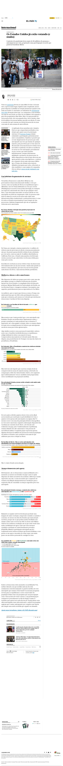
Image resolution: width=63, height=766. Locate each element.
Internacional (8, 27)
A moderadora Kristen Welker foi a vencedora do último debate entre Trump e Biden (5, 153)
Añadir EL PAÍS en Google (36, 99)
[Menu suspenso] (2, 21)
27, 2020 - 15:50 (11, 96)
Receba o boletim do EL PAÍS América (15, 617)
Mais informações (10, 652)
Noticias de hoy (3, 763)
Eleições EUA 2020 (10, 32)
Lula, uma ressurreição (55, 152)
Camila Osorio (18, 641)
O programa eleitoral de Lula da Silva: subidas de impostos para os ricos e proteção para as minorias (54, 157)
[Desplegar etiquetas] (40, 647)
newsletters (5, 721)
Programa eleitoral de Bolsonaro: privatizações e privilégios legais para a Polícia (54, 162)
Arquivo (24, 721)
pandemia (10, 105)
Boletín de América (6, 724)
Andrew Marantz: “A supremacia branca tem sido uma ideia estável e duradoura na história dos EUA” (28, 638)
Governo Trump (25, 134)
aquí (33, 652)
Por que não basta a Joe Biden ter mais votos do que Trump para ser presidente (5, 166)
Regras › (39, 620)
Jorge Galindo (11, 95)
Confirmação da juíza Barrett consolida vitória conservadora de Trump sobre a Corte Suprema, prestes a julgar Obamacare (27, 629)
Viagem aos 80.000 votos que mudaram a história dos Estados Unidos (5, 138)
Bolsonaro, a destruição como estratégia (54, 150)
